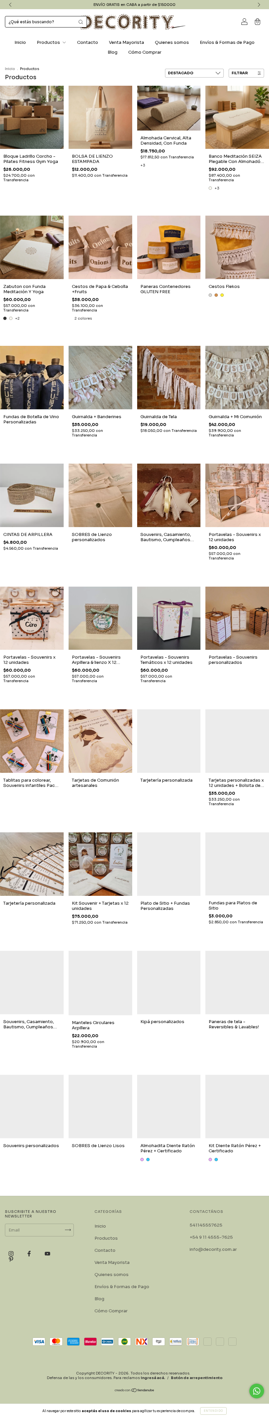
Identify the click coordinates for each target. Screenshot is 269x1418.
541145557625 (206, 1225)
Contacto (87, 42)
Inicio (20, 42)
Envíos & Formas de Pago (227, 42)
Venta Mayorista (126, 42)
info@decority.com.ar (213, 1249)
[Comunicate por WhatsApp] (256, 1391)
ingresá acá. (153, 1377)
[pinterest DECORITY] (11, 1259)
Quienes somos (172, 42)
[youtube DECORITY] (47, 1253)
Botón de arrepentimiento (196, 1377)
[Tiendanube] (134, 1391)
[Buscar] (80, 21)
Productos (49, 42)
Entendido (213, 1410)
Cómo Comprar (144, 52)
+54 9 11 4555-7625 (211, 1237)
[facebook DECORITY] (29, 1253)
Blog (112, 52)
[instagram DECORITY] (11, 1253)
